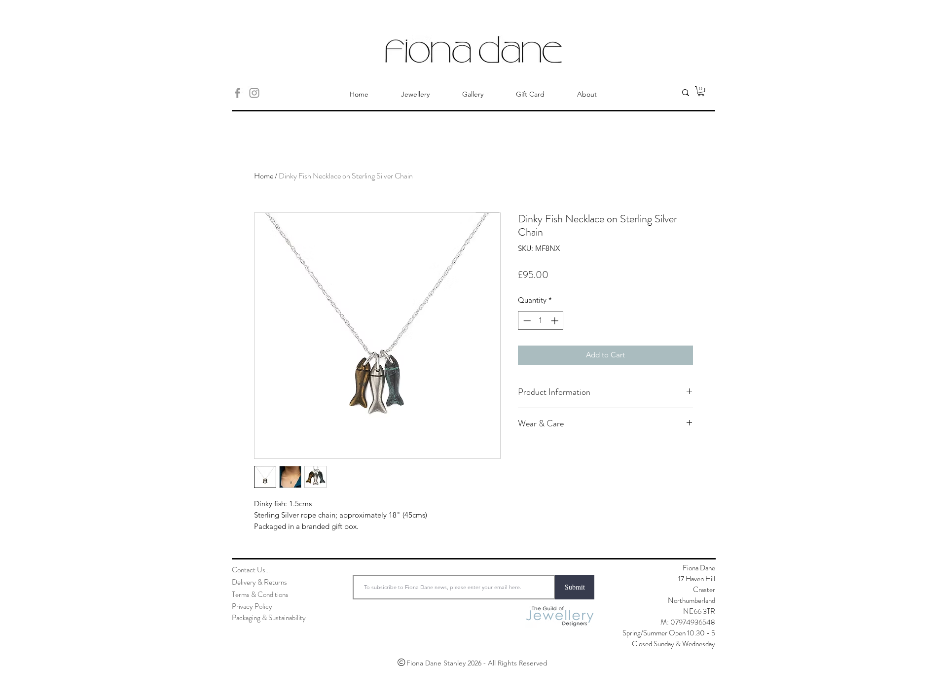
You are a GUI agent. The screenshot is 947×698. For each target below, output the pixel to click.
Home (263, 175)
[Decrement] (526, 321)
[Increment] (555, 321)
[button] (701, 91)
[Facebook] (237, 93)
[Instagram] (254, 93)
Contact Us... (251, 569)
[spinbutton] (541, 321)
